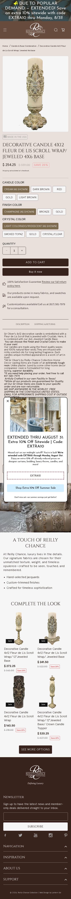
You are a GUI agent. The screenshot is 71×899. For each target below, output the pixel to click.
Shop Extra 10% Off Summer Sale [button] (36, 488)
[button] (35, 475)
